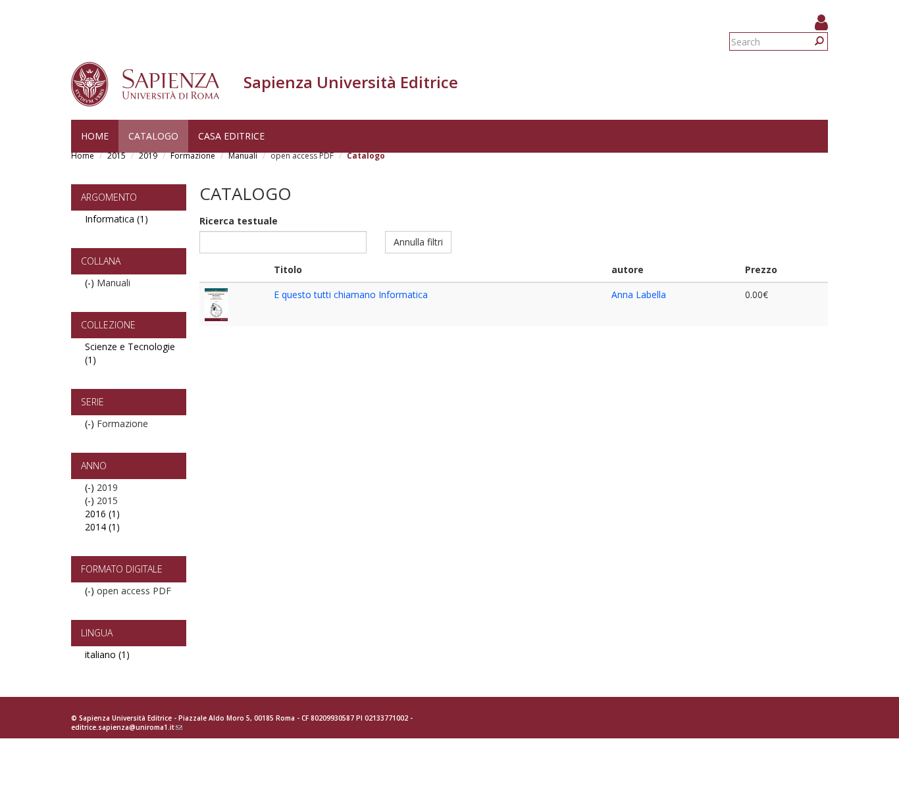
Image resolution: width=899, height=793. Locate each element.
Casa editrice (231, 136)
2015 (116, 155)
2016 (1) (102, 513)
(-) (91, 282)
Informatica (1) (116, 219)
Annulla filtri (418, 242)
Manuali (242, 155)
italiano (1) (107, 654)
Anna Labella (638, 294)
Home (95, 136)
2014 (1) (102, 527)
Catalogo (153, 136)
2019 (148, 155)
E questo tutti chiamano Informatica (351, 294)
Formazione (192, 155)
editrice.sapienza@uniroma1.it (126, 727)
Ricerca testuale (238, 221)
